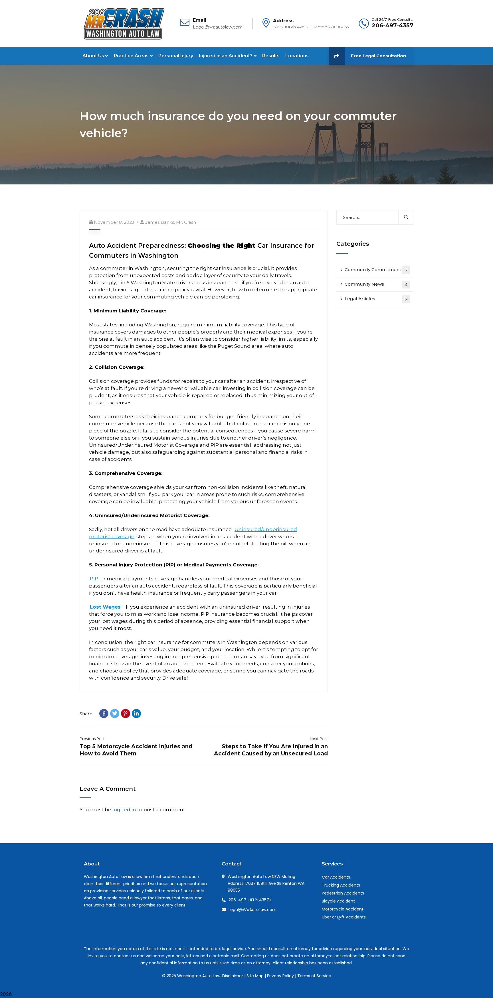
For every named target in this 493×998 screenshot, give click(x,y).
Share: (86, 713)
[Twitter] (114, 713)
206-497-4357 (392, 25)
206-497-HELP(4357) (250, 900)
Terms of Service (314, 976)
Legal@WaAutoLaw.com (252, 909)
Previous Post (92, 738)
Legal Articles (376, 298)
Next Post (319, 738)
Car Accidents (336, 877)
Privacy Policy (280, 976)
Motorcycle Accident (342, 909)
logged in (124, 809)
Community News (376, 284)
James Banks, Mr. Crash (170, 222)
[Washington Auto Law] (123, 23)
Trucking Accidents (341, 885)
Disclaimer (232, 976)
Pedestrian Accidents (343, 893)
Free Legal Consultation (378, 55)
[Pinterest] (125, 713)
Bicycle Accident (338, 901)
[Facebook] (103, 713)
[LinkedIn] (136, 713)
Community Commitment (376, 269)
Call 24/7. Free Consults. (392, 20)
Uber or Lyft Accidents (344, 917)
